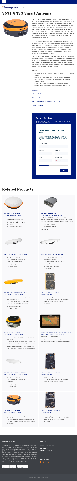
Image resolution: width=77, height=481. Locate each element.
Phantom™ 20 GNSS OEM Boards (50, 361)
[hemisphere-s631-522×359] (16, 19)
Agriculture (44, 334)
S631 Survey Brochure (38, 98)
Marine (6, 215)
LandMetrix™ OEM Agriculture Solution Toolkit (50, 321)
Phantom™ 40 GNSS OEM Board (50, 281)
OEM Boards (44, 215)
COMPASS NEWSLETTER (46, 453)
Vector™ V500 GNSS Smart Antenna (50, 241)
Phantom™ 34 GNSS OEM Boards (50, 400)
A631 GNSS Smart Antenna (14, 203)
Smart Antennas (17, 215)
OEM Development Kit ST (50, 203)
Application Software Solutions (55, 334)
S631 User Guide (36, 94)
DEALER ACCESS (44, 448)
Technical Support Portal (38, 105)
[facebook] (40, 462)
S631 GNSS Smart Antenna (14, 400)
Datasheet (35, 90)
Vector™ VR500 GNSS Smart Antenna (14, 281)
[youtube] (46, 462)
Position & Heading (57, 215)
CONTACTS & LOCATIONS (46, 450)
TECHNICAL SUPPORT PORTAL (47, 446)
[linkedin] (48, 462)
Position (10, 215)
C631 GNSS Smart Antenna (14, 321)
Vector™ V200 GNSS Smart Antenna (14, 361)
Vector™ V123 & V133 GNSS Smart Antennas (14, 241)
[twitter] (43, 462)
